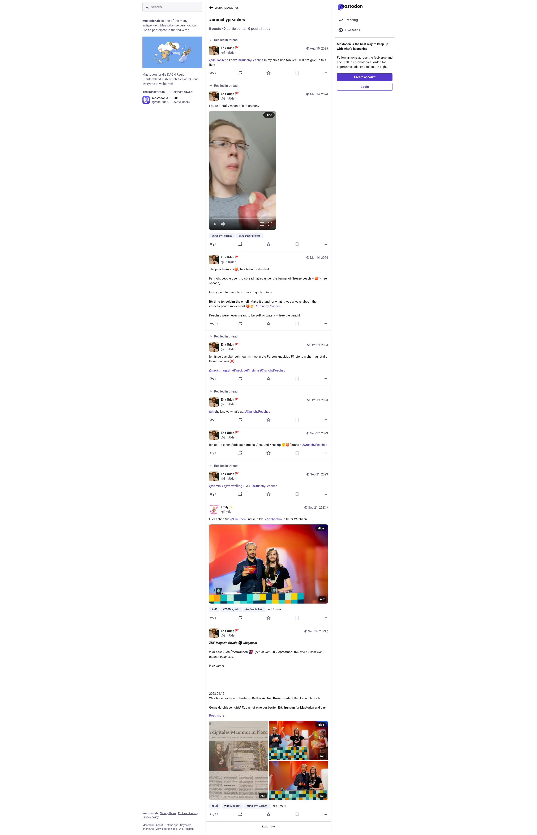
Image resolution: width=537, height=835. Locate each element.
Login (365, 87)
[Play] (214, 224)
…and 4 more (273, 609)
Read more (216, 715)
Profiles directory (188, 813)
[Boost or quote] (240, 72)
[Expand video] (262, 224)
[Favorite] (268, 72)
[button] (242, 170)
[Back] (210, 7)
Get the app (171, 825)
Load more (268, 826)
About (163, 813)
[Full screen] (270, 224)
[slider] (242, 218)
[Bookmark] (297, 72)
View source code (166, 828)
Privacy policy (150, 817)
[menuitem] (242, 170)
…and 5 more (278, 806)
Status (172, 813)
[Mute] (223, 224)
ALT (322, 599)
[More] (325, 72)
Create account (364, 77)
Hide (269, 115)
